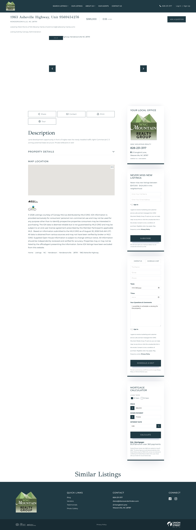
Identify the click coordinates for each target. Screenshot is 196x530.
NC (44, 253)
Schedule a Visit (153, 261)
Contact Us (134, 158)
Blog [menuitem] (69, 498)
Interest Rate (136, 422)
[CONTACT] (176, 19)
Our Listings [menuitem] (76, 6)
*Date (132, 284)
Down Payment (136, 413)
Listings (38, 253)
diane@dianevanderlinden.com (126, 501)
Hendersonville (65, 253)
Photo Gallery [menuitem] (72, 509)
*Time (132, 293)
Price (132, 404)
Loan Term (135, 395)
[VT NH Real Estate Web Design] (173, 524)
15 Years (146, 398)
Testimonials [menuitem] (72, 505)
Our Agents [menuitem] (103, 6)
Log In (178, 6)
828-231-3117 (167, 6)
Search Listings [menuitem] (60, 6)
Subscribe (145, 238)
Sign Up (187, 6)
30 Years (136, 398)
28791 (75, 253)
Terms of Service (140, 371)
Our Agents (142, 158)
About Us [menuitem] (90, 6)
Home (30, 253)
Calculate (145, 435)
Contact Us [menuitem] (117, 6)
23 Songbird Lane (122, 506)
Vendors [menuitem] (70, 501)
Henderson (52, 253)
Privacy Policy (145, 229)
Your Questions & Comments (141, 302)
